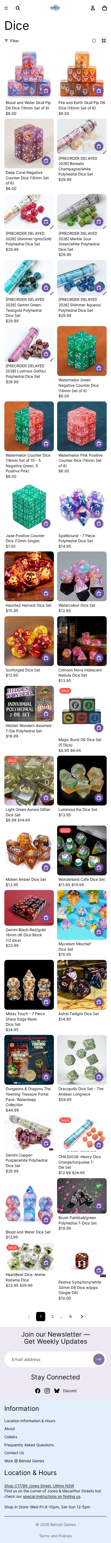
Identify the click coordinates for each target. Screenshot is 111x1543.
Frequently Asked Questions (29, 1444)
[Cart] (104, 8)
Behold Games (63, 1524)
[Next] (82, 1317)
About (9, 1428)
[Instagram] (47, 1391)
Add (50, 90)
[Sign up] (99, 1359)
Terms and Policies (55, 1536)
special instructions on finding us (51, 1496)
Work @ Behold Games (24, 1460)
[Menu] (6, 8)
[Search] (18, 8)
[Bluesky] (57, 1391)
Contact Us (14, 1452)
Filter (14, 40)
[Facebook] (37, 1391)
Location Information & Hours (29, 1420)
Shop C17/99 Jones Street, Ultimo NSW (39, 1485)
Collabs (10, 1436)
